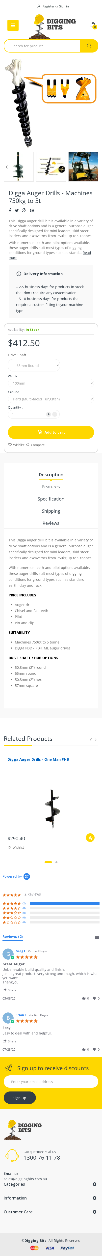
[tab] (12, 937)
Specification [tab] (51, 499)
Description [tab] (51, 474)
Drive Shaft (17, 355)
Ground (13, 392)
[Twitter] (17, 210)
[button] (11, 990)
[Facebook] (10, 210)
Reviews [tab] (51, 523)
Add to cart (55, 432)
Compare (38, 445)
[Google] (24, 210)
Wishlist (19, 445)
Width (12, 376)
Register (48, 6)
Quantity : (15, 407)
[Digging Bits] (52, 25)
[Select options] (90, 837)
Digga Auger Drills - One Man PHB (38, 759)
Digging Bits (36, 1240)
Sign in (64, 6)
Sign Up (19, 1097)
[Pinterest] (32, 210)
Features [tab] (51, 487)
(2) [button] (24, 903)
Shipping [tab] (51, 511)
